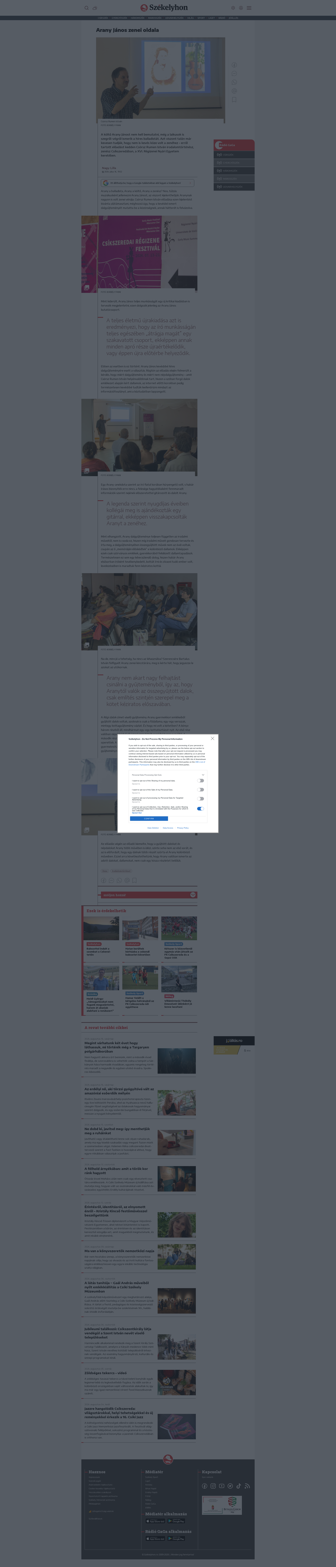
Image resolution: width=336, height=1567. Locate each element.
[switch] (200, 780)
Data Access (168, 828)
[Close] (213, 739)
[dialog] (168, 783)
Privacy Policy (183, 828)
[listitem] (168, 774)
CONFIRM (149, 819)
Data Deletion (153, 828)
